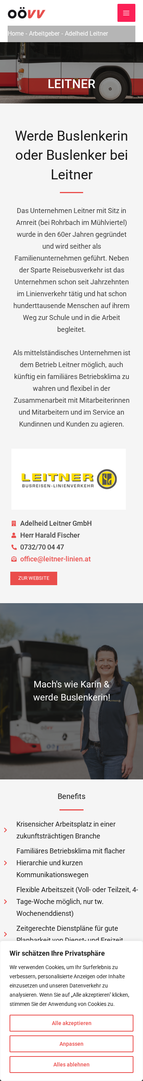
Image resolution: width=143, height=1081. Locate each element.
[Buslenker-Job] (27, 13)
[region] (71, 1011)
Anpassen (71, 1044)
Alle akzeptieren (72, 1023)
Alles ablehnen (71, 1064)
